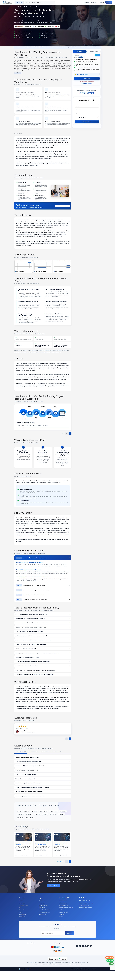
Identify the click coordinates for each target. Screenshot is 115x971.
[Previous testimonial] (66, 738)
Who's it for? (51, 47)
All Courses (19, 2)
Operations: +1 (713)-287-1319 (86, 903)
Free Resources (62, 909)
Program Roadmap (60, 47)
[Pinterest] (88, 946)
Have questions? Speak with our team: (86, 90)
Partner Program (63, 903)
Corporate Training (23, 905)
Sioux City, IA (53, 814)
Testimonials (22, 903)
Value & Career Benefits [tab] (56, 751)
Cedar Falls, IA (34, 811)
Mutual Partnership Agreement (66, 907)
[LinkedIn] (83, 946)
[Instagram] (85, 946)
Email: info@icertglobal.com (85, 907)
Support (60, 916)
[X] (80, 946)
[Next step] (70, 433)
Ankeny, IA (26, 811)
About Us (21, 900)
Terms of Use (42, 900)
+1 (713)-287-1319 (86, 93)
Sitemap (21, 912)
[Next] (70, 861)
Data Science (20, 6)
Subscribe (69, 933)
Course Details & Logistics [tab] (21, 751)
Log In (109, 2)
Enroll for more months (86, 83)
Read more (18, 73)
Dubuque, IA (29, 814)
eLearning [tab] (79, 51)
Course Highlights (27, 47)
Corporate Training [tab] (94, 51)
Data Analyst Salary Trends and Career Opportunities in (61, 843)
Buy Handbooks (22, 914)
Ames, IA (19, 811)
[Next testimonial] (70, 738)
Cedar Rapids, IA (43, 811)
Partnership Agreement (44, 912)
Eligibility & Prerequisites (72, 47)
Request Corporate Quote (62, 206)
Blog (20, 907)
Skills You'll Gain (43, 47)
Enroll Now (87, 78)
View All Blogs (60, 861)
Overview (18, 47)
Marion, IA (45, 814)
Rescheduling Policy (43, 905)
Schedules (35, 47)
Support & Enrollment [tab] (44, 751)
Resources (93, 2)
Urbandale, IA (61, 814)
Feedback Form (42, 914)
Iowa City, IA (37, 814)
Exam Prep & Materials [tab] (33, 751)
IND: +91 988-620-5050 (84, 905)
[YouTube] (91, 946)
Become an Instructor (64, 905)
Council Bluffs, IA (53, 811)
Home (16, 6)
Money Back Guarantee (44, 909)
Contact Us (61, 914)
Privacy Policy (42, 903)
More (101, 2)
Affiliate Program (63, 900)
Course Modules (84, 47)
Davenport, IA (63, 811)
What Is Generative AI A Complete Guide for (21, 843)
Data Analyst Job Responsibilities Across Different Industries (40, 844)
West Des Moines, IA (30, 817)
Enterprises (86, 2)
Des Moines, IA (20, 814)
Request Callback (87, 121)
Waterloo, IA (20, 817)
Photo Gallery (22, 916)
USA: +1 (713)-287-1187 (84, 900)
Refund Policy (42, 907)
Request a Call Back (53, 885)
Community (21, 909)
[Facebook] (77, 946)
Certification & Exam (94, 47)
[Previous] (66, 861)
